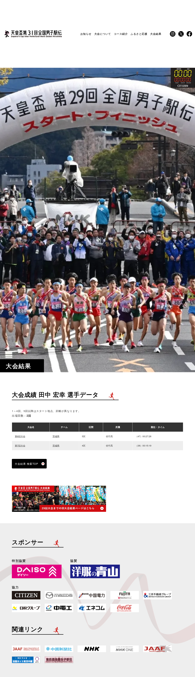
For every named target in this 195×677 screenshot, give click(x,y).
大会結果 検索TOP (26, 463)
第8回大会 (20, 436)
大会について (102, 34)
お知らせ (86, 34)
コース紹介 (121, 34)
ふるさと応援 (139, 34)
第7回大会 (20, 445)
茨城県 (56, 436)
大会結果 (155, 34)
